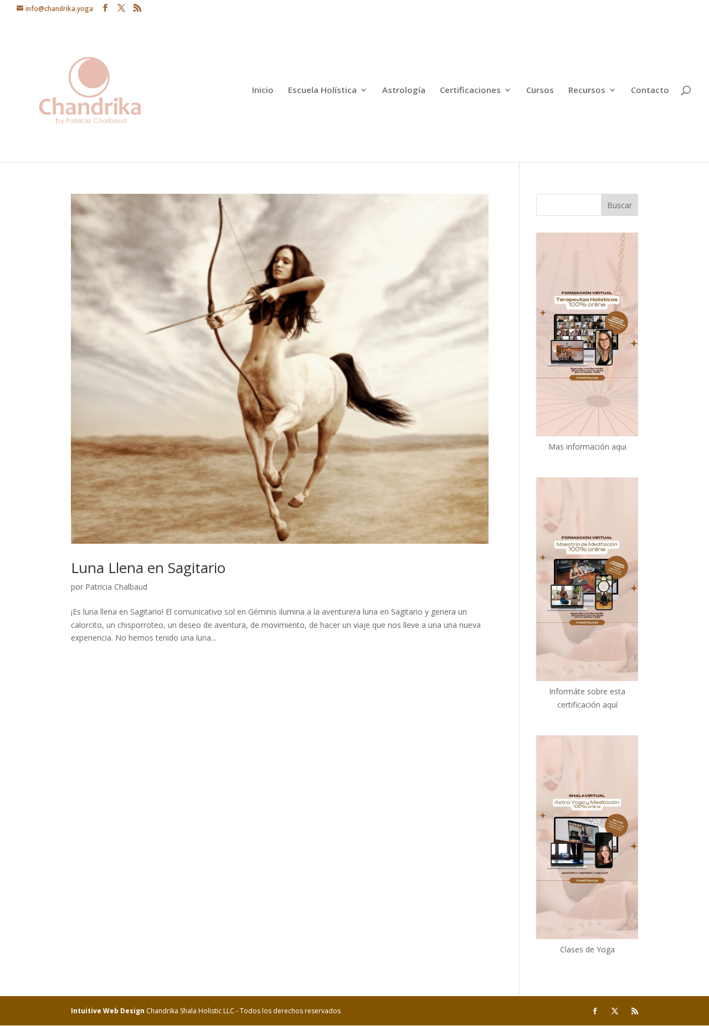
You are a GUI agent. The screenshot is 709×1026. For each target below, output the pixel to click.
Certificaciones (470, 90)
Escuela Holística (322, 90)
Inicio (263, 90)
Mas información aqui (587, 446)
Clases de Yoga (587, 949)
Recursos (586, 90)
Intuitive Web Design (108, 1010)
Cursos (540, 90)
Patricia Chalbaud (116, 586)
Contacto (650, 90)
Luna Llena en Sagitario (148, 568)
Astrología (403, 90)
